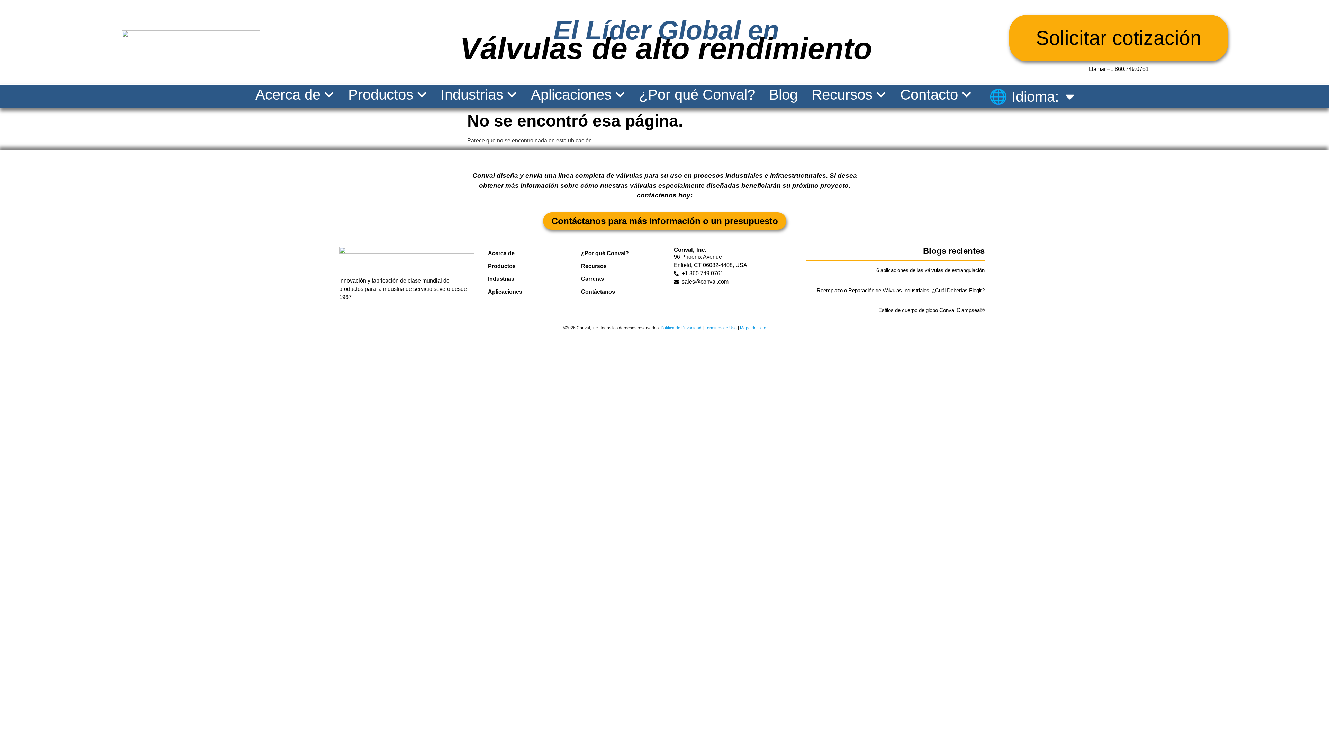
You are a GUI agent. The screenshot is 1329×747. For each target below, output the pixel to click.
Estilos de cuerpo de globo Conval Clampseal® (931, 310)
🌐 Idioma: (1024, 97)
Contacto (929, 94)
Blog (783, 94)
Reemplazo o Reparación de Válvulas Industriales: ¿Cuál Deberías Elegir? (901, 290)
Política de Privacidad (681, 327)
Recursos (842, 94)
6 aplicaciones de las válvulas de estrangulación (930, 270)
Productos (380, 94)
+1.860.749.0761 (1128, 69)
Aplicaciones (571, 94)
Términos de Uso (721, 327)
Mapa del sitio (753, 327)
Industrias (472, 94)
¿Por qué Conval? (697, 94)
